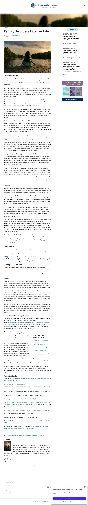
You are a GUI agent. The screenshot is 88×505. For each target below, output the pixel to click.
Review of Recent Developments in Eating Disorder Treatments (71, 38)
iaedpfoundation (16, 35)
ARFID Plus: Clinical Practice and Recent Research (70, 52)
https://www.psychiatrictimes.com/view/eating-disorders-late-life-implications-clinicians (23, 399)
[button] (85, 487)
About (7, 490)
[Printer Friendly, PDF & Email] (7, 459)
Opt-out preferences (66, 501)
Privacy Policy (72, 501)
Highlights (6, 27)
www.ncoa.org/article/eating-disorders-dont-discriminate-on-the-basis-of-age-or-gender (41, 348)
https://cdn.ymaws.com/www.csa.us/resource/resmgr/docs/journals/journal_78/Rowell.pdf (24, 436)
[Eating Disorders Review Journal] (44, 5)
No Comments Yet (10, 462)
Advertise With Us (9, 488)
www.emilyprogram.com (40, 344)
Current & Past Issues (10, 486)
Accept (69, 498)
